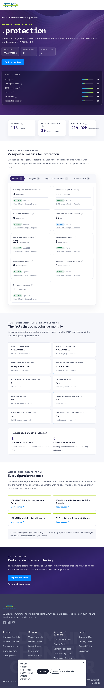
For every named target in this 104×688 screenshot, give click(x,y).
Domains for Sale (11, 637)
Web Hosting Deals (63, 653)
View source (17, 507)
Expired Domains (11, 641)
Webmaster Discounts (64, 658)
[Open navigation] (99, 5)
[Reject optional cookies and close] (83, 661)
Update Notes (35, 655)
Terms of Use (85, 637)
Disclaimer (84, 651)
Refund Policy (85, 646)
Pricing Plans (9, 655)
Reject (55, 671)
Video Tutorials (35, 637)
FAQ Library (34, 651)
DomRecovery (10, 651)
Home (4, 18)
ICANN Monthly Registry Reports (25, 204)
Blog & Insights (35, 646)
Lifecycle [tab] (33, 178)
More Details (68, 671)
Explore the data (13, 62)
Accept (43, 671)
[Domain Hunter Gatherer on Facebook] (4, 623)
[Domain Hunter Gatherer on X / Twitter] (9, 623)
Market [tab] (16, 178)
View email (94, 680)
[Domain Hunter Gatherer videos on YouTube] (13, 623)
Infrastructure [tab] (81, 178)
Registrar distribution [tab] (56, 178)
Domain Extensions (17, 18)
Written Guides (35, 641)
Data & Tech (59, 644)
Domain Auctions (11, 646)
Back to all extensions (19, 584)
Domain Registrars (62, 648)
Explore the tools (19, 577)
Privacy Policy (85, 641)
